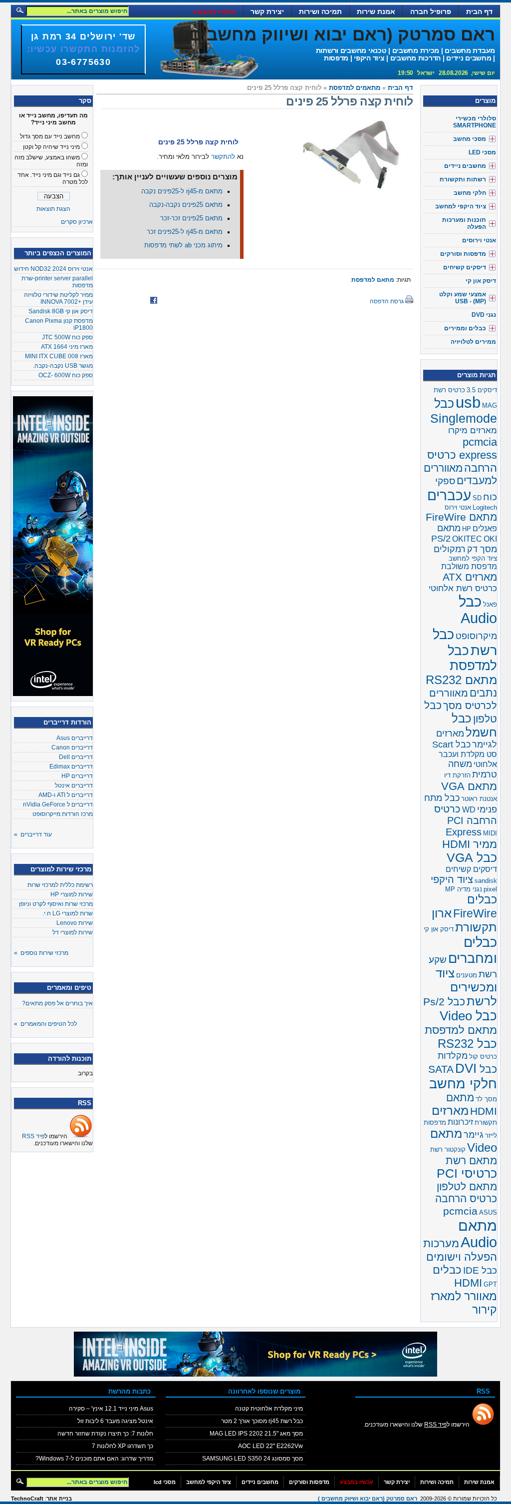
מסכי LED (482, 152)
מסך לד (486, 1099)
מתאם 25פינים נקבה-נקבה (186, 204)
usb (468, 402)
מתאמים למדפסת (354, 87)
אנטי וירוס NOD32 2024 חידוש (53, 268)
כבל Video (468, 1015)
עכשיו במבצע (214, 11)
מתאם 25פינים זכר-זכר (191, 218)
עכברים (449, 495)
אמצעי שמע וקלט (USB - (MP (462, 298)
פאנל (490, 604)
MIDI (490, 833)
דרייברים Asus (74, 738)
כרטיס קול (483, 1056)
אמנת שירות (376, 11)
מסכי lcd (165, 1482)
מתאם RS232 (461, 680)
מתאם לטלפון (467, 1186)
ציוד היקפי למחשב (460, 206)
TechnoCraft (27, 1499)
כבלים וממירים (465, 328)
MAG (489, 405)
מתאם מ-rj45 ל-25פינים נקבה (182, 191)
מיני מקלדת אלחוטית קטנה (269, 1408)
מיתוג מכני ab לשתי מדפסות (183, 245)
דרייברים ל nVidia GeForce (58, 804)
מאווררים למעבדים (460, 474)
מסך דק (482, 549)
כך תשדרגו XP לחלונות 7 (122, 1446)
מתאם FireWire (461, 517)
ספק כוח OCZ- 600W (65, 375)
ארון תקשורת (464, 920)
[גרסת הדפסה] (409, 301)
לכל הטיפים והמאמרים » (45, 1023)
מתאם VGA (469, 786)
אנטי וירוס (458, 507)
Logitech (485, 507)
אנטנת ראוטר (479, 798)
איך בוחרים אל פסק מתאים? (57, 1003)
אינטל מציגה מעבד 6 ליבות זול (115, 1421)
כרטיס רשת (449, 390)
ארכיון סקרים (77, 221)
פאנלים (485, 528)
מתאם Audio (477, 1234)
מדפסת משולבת (469, 566)
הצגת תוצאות (53, 208)
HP (466, 529)
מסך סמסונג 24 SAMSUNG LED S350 (252, 1458)
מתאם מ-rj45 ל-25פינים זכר (185, 231)
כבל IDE (480, 1270)
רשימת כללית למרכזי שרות (60, 884)
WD (469, 809)
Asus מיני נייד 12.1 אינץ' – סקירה (111, 1408)
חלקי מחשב (470, 192)
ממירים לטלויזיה (473, 341)
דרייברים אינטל (74, 785)
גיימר (474, 1135)
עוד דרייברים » (33, 834)
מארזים (450, 1110)
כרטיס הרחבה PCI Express (465, 820)
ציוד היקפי (452, 879)
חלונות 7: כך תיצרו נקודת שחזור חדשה (105, 1433)
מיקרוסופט (476, 636)
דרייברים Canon (72, 747)
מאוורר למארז (464, 1296)
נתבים (483, 693)
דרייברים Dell (76, 756)
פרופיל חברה (430, 11)
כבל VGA (472, 857)
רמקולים (450, 549)
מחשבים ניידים (465, 165)
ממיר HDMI (469, 844)
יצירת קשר (267, 11)
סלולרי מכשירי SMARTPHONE (474, 122)
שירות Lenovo (74, 922)
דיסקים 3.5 (482, 390)
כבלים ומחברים (472, 950)
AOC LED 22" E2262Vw (270, 1446)
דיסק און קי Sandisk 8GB (60, 311)
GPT (490, 1284)
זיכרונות (460, 1122)
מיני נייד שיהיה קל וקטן (51, 146)
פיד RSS (33, 1136)
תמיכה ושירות (320, 11)
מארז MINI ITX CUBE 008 (59, 356)
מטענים (466, 975)
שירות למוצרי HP (71, 894)
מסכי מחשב (469, 138)
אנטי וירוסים (479, 240)
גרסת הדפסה (387, 301)
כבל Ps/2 (444, 1002)
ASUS (488, 1212)
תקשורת (486, 1122)
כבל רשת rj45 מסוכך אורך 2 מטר (262, 1421)
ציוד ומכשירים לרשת (466, 987)
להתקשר (223, 156)
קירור (484, 1309)
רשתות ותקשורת (463, 179)
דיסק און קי (481, 280)
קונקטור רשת (448, 1149)
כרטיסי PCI (467, 1173)
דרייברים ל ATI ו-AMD (65, 794)
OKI (490, 539)
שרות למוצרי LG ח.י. (67, 913)
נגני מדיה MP (463, 889)
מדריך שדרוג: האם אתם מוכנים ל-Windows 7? (94, 1458)
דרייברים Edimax (71, 766)
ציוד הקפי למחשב (473, 558)
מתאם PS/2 (446, 533)
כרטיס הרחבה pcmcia (466, 1205)
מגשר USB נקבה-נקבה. (63, 365)
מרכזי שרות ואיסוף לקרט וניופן (56, 903)
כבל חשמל (474, 725)
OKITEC (467, 539)
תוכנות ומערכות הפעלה (464, 223)
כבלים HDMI (457, 1276)
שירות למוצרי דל (72, 932)
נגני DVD (484, 314)
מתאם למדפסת (372, 279)
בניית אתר (59, 1499)
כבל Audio (478, 610)
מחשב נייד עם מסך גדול (50, 136)
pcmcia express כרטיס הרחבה (462, 455)
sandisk (486, 880)
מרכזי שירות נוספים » (41, 952)
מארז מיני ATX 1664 (67, 346)
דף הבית (479, 11)
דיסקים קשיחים (464, 267)
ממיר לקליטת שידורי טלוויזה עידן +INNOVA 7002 (58, 298)
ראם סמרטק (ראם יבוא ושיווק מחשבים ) (336, 34)
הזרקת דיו (457, 775)
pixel (490, 889)
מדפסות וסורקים (463, 253)
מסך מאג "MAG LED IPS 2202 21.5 (256, 1433)
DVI (466, 1068)
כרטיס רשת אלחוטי (463, 588)
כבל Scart (451, 745)
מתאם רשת (471, 1160)
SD (477, 498)
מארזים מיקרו (472, 430)
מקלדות (453, 1056)
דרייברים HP (77, 775)
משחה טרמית (472, 769)
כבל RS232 (467, 1043)
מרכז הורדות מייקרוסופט (62, 813)
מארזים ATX (470, 577)
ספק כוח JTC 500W (67, 337)
